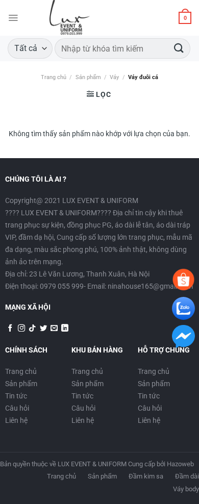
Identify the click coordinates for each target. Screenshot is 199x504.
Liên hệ (16, 420)
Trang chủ (53, 77)
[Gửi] (179, 48)
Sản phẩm (88, 77)
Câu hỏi (17, 408)
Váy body (186, 489)
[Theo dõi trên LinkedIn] (64, 328)
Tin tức (16, 396)
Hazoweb (180, 464)
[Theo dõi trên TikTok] (32, 328)
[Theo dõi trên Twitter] (43, 328)
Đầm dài (187, 476)
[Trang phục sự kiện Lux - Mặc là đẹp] (69, 18)
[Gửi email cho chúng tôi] (54, 328)
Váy (114, 77)
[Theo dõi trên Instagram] (21, 328)
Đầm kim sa (146, 476)
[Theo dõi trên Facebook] (10, 328)
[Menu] (13, 18)
